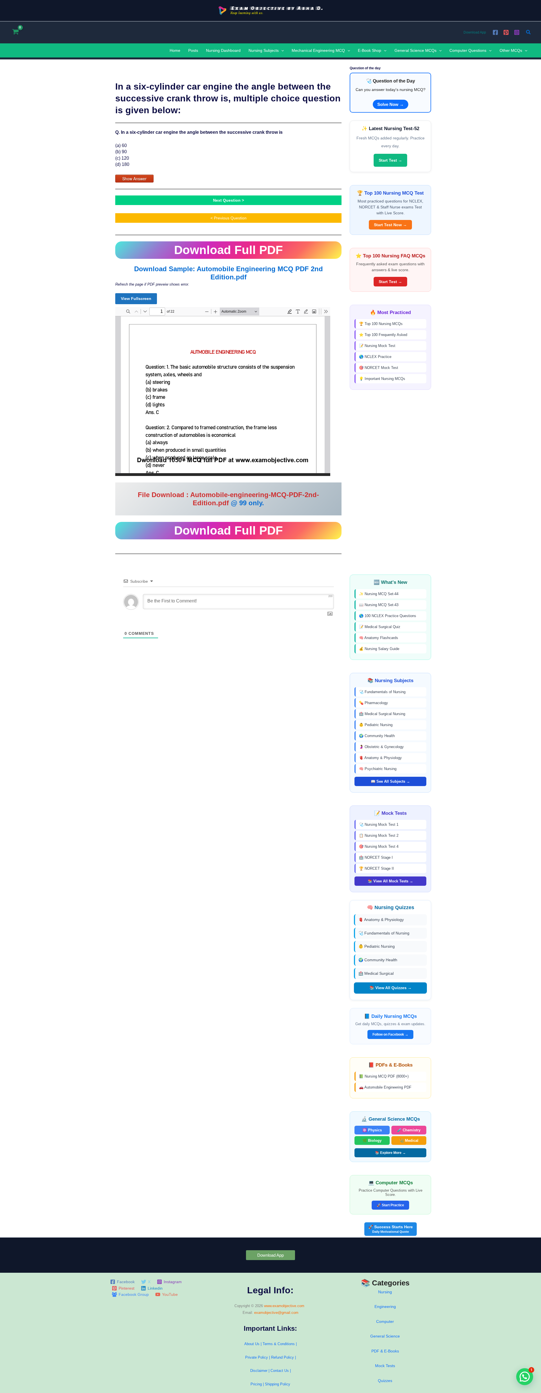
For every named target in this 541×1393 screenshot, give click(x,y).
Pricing (256, 1384)
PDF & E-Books (385, 1351)
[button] (528, 32)
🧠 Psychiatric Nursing (377, 769)
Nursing (385, 1292)
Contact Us (280, 1370)
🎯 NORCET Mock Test (378, 368)
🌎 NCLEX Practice (375, 357)
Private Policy (256, 1357)
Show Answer (134, 178)
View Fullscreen (136, 298)
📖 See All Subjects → (390, 781)
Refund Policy (282, 1357)
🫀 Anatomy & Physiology (380, 758)
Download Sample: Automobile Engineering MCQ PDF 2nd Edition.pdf (228, 273)
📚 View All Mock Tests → (390, 881)
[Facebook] (495, 32)
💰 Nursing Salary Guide (379, 649)
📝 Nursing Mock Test (377, 346)
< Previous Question (228, 218)
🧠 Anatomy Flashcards (378, 638)
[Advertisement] (390, 482)
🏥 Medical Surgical (376, 973)
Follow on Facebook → (390, 1034)
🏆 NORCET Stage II (376, 868)
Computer (385, 1321)
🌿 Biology (372, 1140)
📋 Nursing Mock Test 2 (378, 835)
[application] (281, 50)
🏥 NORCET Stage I (376, 857)
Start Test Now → (390, 224)
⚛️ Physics (372, 1130)
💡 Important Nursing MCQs (382, 379)
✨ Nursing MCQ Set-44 (378, 594)
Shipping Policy (277, 1384)
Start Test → (390, 160)
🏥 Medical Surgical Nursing (382, 714)
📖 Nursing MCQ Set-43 (378, 605)
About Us (252, 1344)
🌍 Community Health (377, 736)
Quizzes (385, 1380)
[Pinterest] (506, 32)
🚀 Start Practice (390, 1205)
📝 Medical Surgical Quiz (379, 627)
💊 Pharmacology (373, 703)
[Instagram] (516, 32)
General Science (385, 1336)
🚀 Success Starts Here (390, 1229)
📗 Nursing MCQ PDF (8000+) (384, 1076)
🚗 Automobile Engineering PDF (385, 1087)
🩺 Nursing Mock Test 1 (378, 824)
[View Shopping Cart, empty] (15, 32)
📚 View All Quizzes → (390, 987)
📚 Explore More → (390, 1153)
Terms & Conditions (279, 1344)
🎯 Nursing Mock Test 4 (378, 846)
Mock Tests (385, 1365)
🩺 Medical (408, 1140)
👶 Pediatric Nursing (376, 725)
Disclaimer (258, 1370)
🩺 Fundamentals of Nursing (382, 692)
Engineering (385, 1306)
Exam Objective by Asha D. (276, 8)
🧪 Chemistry (408, 1130)
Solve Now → (390, 104)
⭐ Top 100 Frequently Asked (383, 335)
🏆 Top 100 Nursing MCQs (381, 324)
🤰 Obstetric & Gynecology (381, 747)
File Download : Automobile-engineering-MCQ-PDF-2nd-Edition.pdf (228, 499)
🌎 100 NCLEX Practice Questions (387, 616)
